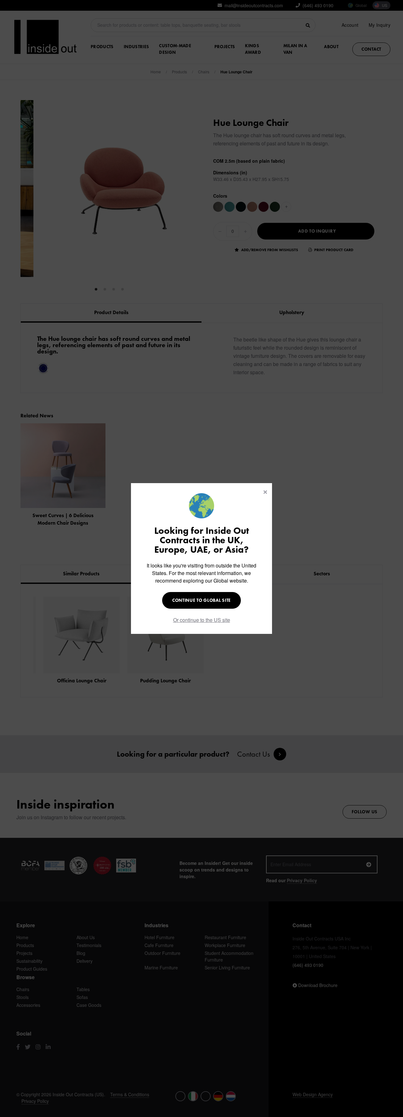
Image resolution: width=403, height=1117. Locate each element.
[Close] (265, 492)
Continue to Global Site (201, 600)
